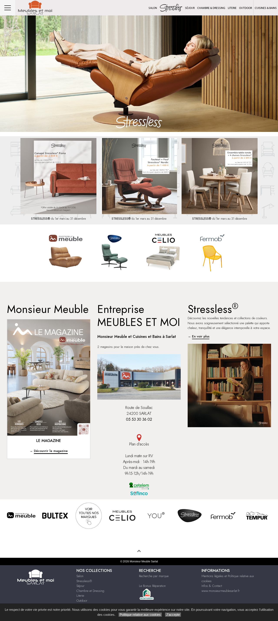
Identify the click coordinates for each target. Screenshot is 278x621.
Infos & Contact (212, 585)
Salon (153, 8)
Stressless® (84, 581)
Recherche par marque (154, 576)
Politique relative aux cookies (140, 614)
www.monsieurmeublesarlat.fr (221, 590)
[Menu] (7, 7)
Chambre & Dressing (211, 8)
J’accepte (173, 614)
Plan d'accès (139, 444)
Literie (232, 8)
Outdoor (245, 8)
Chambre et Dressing (90, 590)
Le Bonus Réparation (152, 585)
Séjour (190, 8)
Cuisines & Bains (266, 8)
